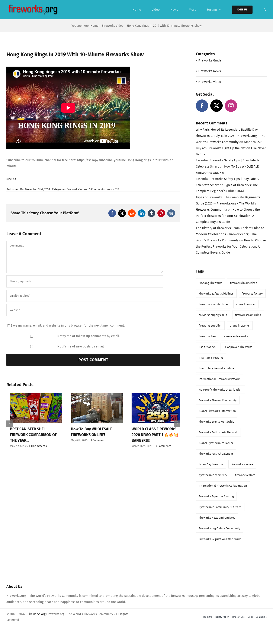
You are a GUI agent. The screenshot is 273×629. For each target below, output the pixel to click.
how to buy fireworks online (216, 368)
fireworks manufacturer (213, 304)
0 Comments (97, 189)
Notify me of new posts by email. (81, 346)
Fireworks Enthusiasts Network (218, 432)
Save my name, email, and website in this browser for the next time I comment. (68, 325)
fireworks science (242, 464)
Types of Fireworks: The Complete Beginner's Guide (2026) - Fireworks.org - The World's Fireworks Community (228, 203)
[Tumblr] (151, 213)
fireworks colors (245, 475)
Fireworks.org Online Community (219, 528)
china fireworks (246, 304)
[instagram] (231, 105)
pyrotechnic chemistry (213, 475)
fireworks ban (207, 336)
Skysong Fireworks (210, 283)
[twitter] (216, 105)
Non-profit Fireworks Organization (220, 389)
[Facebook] (112, 213)
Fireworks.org (36, 614)
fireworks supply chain (213, 315)
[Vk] (171, 213)
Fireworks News (209, 71)
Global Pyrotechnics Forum (216, 443)
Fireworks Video (77, 189)
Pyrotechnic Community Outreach (220, 507)
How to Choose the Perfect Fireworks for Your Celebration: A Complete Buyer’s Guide (228, 216)
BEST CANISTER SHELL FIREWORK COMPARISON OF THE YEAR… (29, 435)
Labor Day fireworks (211, 464)
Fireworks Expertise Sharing (216, 496)
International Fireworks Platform (219, 379)
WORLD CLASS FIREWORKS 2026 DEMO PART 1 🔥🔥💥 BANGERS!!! (151, 435)
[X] (122, 213)
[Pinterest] (161, 213)
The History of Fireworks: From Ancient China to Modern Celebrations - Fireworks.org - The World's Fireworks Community (230, 234)
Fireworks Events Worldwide (216, 421)
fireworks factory (252, 293)
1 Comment (94, 440)
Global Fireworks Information (217, 411)
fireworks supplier (210, 325)
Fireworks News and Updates (217, 517)
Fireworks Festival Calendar (216, 453)
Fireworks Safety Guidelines (216, 293)
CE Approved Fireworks (238, 347)
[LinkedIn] (142, 213)
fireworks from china (248, 315)
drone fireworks (240, 325)
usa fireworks (207, 347)
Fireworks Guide (209, 60)
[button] (9, 423)
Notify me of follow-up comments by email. (88, 336)
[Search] (265, 9)
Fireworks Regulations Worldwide (220, 539)
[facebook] (202, 105)
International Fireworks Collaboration (223, 485)
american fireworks (236, 336)
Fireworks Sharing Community (218, 400)
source (11, 178)
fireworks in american (243, 283)
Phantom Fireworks (211, 357)
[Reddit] (132, 213)
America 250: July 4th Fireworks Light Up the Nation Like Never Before (231, 148)
